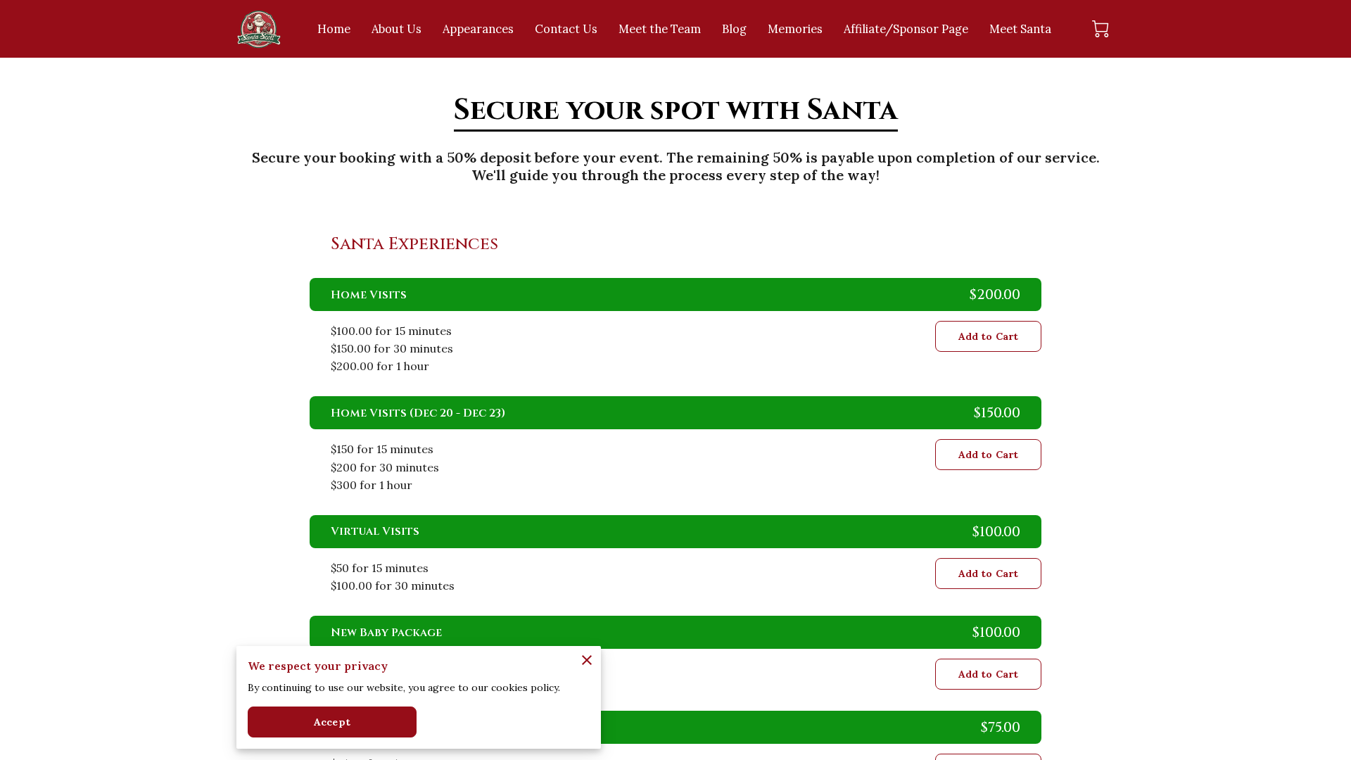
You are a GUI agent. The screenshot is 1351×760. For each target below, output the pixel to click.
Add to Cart (988, 336)
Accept (332, 722)
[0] (1100, 28)
